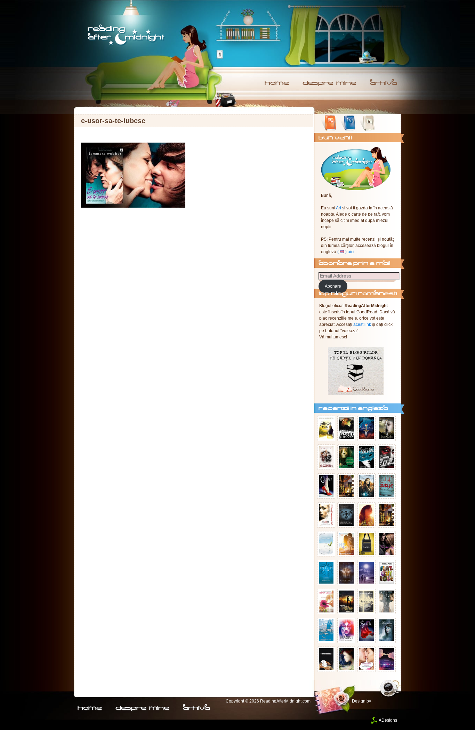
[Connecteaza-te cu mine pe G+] (386, 123)
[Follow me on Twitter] (367, 56)
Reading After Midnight (127, 35)
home (277, 83)
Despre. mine (329, 83)
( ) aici (345, 251)
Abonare (333, 286)
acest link (362, 324)
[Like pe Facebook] (347, 123)
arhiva (383, 83)
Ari (338, 208)
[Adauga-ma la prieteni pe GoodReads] (367, 123)
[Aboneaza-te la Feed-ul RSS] (328, 123)
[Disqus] (193, 299)
